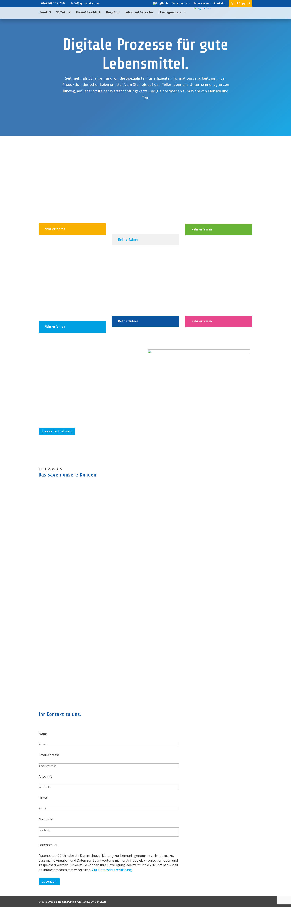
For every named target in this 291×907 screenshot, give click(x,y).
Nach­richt (46, 819)
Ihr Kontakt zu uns (200, 692)
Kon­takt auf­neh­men (57, 431)
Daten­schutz (48, 845)
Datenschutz (181, 3)
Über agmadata (170, 12)
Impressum (202, 3)
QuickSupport (240, 3)
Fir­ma (43, 798)
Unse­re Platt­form (175, 138)
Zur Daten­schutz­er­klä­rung (112, 870)
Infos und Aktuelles (139, 12)
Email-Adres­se (49, 755)
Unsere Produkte (112, 135)
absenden (49, 881)
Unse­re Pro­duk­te (54, 694)
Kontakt (219, 3)
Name (43, 734)
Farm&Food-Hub (88, 12)
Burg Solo (113, 12)
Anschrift (45, 776)
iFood (43, 12)
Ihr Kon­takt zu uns (231, 138)
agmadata (61, 901)
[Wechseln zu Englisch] (160, 4)
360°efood (63, 12)
